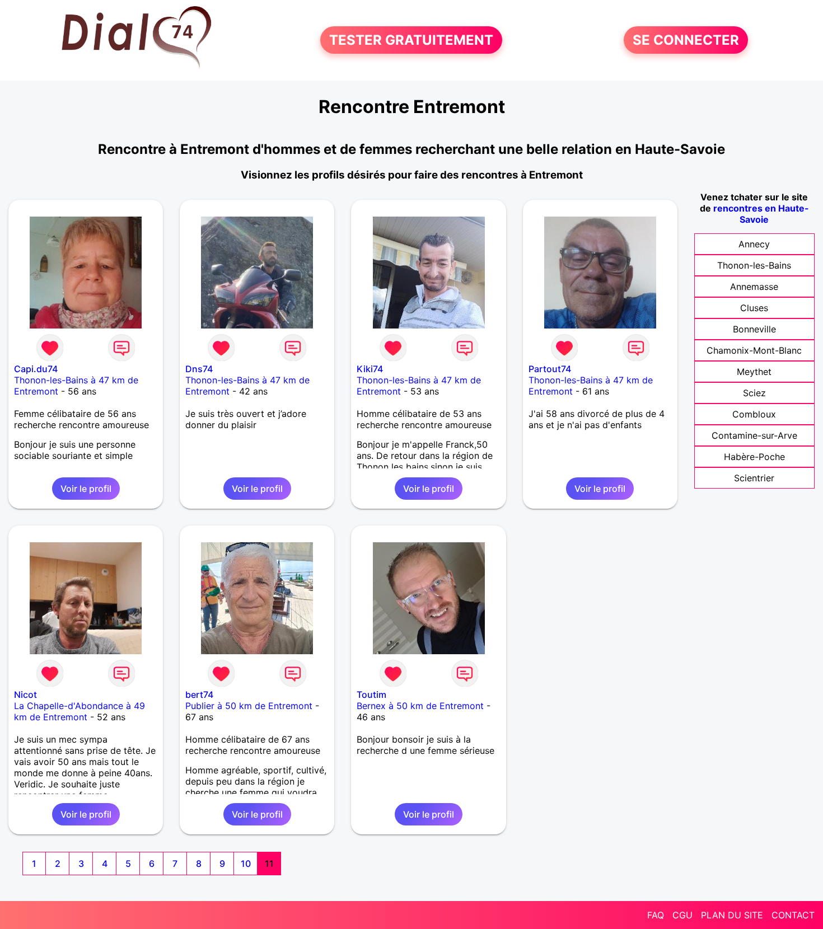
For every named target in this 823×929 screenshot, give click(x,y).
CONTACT (793, 915)
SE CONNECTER (686, 40)
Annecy (754, 244)
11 (269, 863)
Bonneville (754, 329)
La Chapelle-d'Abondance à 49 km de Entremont (79, 711)
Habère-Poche (754, 456)
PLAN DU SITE (732, 915)
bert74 (199, 694)
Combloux (754, 414)
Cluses (754, 307)
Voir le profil (85, 488)
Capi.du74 (36, 368)
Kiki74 (370, 368)
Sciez (754, 392)
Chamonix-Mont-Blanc (754, 350)
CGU (682, 915)
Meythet (754, 371)
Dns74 (199, 368)
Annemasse (754, 286)
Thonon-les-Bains (754, 265)
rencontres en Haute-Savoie (761, 214)
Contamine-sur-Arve (754, 435)
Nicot (25, 694)
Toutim (371, 694)
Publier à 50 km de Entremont (248, 705)
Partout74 (550, 368)
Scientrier (754, 478)
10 (246, 863)
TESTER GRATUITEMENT (411, 40)
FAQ (655, 915)
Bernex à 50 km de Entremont (420, 705)
